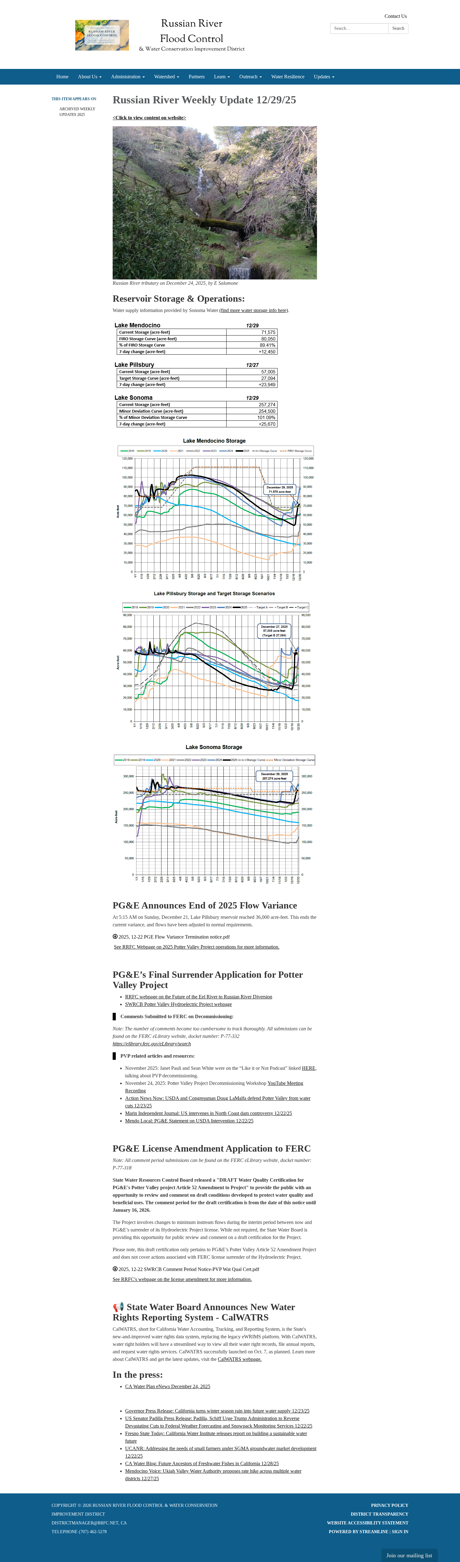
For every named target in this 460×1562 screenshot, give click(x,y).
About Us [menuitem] (87, 76)
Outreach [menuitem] (248, 76)
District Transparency (379, 1514)
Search (398, 28)
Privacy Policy (389, 1505)
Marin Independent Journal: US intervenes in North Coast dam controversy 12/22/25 (208, 1113)
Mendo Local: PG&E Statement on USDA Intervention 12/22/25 (189, 1120)
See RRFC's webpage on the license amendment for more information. (182, 1279)
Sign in (400, 1531)
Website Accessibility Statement (367, 1523)
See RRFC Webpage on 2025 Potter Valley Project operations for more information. (196, 947)
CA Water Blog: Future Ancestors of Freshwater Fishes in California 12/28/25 (202, 1463)
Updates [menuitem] (322, 76)
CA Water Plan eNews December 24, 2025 (167, 1386)
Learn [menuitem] (220, 76)
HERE (308, 1068)
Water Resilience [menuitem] (287, 76)
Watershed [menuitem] (164, 76)
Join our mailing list (409, 1555)
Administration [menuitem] (126, 76)
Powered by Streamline (358, 1531)
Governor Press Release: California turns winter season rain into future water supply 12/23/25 (217, 1411)
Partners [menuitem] (197, 76)
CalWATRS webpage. (240, 1359)
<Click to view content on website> (149, 117)
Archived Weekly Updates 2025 (77, 112)
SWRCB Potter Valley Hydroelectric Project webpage (178, 1004)
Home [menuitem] (62, 76)
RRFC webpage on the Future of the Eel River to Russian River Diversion (198, 996)
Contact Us (396, 16)
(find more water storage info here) (253, 310)
